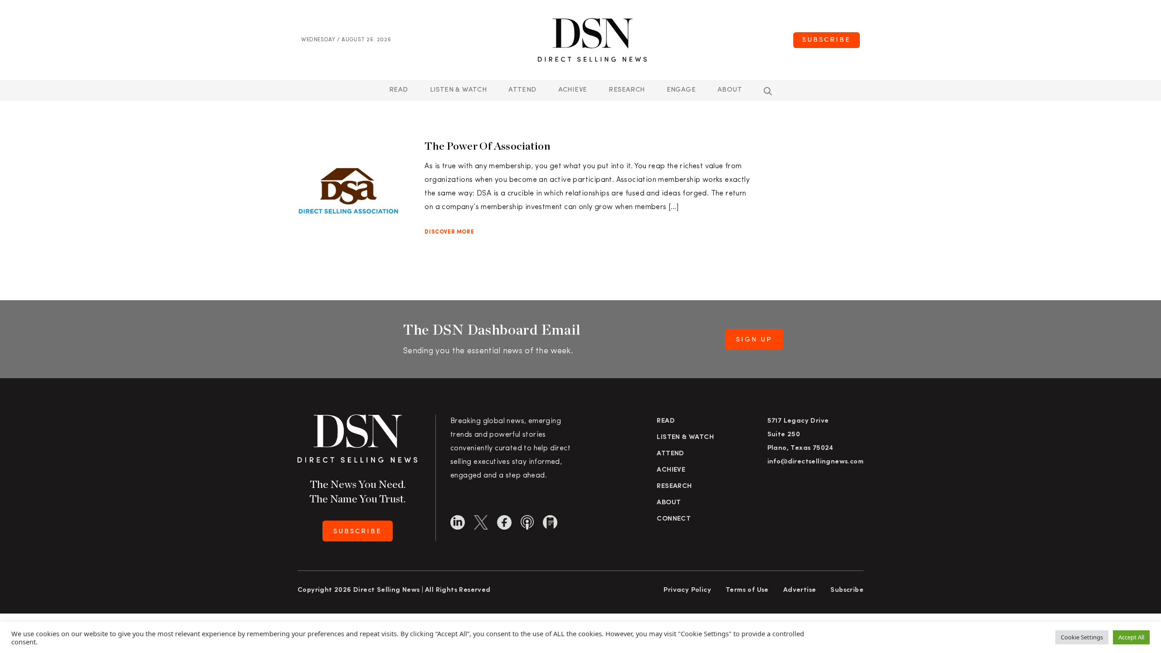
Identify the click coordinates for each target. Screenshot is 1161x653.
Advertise (799, 590)
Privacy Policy (687, 590)
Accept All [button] (1131, 637)
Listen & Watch (458, 90)
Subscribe (826, 40)
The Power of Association (487, 145)
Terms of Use (747, 590)
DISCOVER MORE (449, 232)
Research (626, 90)
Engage (681, 90)
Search (768, 91)
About (729, 90)
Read (398, 90)
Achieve (572, 90)
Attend (670, 453)
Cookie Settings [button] (1082, 637)
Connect (674, 519)
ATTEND (522, 90)
